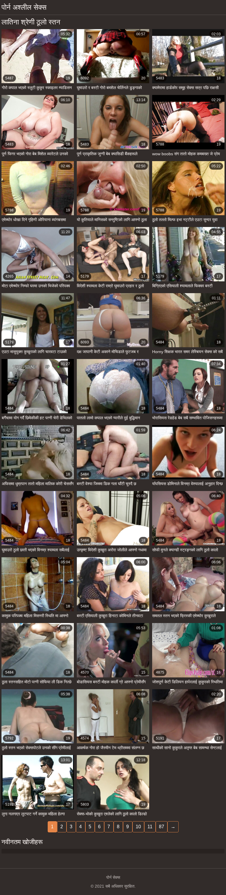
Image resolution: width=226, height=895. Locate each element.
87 (161, 826)
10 (138, 826)
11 (149, 826)
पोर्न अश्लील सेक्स (23, 7)
